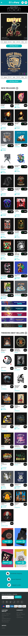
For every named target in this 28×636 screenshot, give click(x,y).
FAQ (3, 617)
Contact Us (5, 615)
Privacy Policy (20, 614)
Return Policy (6, 620)
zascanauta (6, 38)
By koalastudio (18, 448)
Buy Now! (14, 46)
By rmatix (3, 107)
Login (3, 628)
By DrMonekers (4, 296)
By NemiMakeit (4, 276)
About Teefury (6, 613)
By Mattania (17, 146)
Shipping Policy (6, 618)
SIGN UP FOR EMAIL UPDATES (9, 594)
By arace (3, 448)
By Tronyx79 (17, 369)
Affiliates (19, 612)
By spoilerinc (17, 277)
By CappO (3, 486)
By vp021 (3, 352)
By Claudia (3, 408)
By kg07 (16, 352)
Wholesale (5, 621)
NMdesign (5, 74)
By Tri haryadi (4, 505)
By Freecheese (18, 295)
